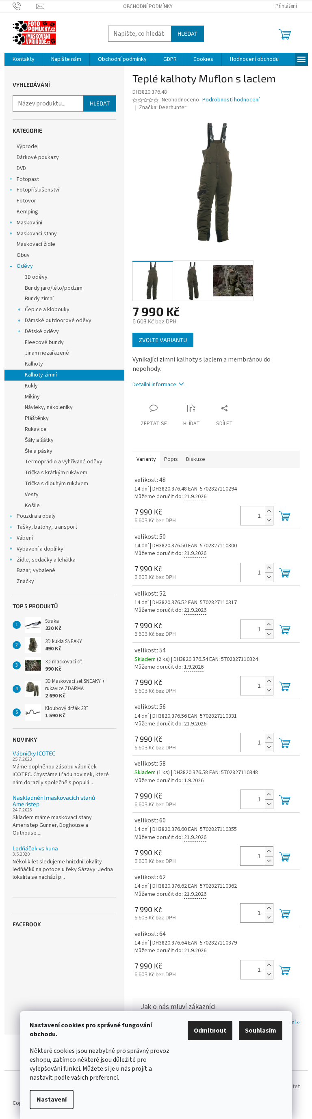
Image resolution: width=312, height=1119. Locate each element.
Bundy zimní (39, 299)
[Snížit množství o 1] (269, 520)
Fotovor (26, 201)
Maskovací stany (37, 234)
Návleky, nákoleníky (49, 407)
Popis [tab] (171, 459)
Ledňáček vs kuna (35, 848)
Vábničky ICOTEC (34, 753)
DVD (21, 168)
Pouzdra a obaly (36, 516)
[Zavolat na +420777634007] (25, 6)
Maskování (29, 223)
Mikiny (32, 397)
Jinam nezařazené (47, 353)
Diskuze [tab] (195, 459)
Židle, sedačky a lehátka (46, 560)
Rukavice (36, 429)
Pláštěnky (37, 418)
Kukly (31, 386)
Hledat (187, 33)
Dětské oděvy (42, 331)
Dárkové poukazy (38, 157)
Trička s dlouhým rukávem (56, 484)
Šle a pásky (38, 451)
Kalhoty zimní (41, 375)
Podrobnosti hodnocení (231, 100)
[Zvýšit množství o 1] (269, 511)
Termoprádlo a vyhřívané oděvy (63, 462)
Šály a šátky (39, 440)
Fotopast (28, 179)
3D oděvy (36, 277)
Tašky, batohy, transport (47, 527)
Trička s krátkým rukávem (56, 473)
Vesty (32, 495)
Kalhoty (34, 364)
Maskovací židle (36, 244)
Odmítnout (210, 1030)
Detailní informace (154, 385)
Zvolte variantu (163, 339)
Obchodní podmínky (148, 6)
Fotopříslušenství (38, 190)
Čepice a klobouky (47, 310)
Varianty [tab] (146, 459)
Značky (25, 581)
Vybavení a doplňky (40, 549)
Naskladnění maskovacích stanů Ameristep (54, 800)
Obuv (23, 255)
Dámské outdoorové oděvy (58, 320)
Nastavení (52, 1099)
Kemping (27, 212)
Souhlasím (260, 1030)
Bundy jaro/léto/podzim (53, 288)
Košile (32, 505)
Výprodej (28, 146)
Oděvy (25, 266)
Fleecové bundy (44, 342)
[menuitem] (23, 59)
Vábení (25, 538)
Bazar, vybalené (36, 570)
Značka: (162, 107)
